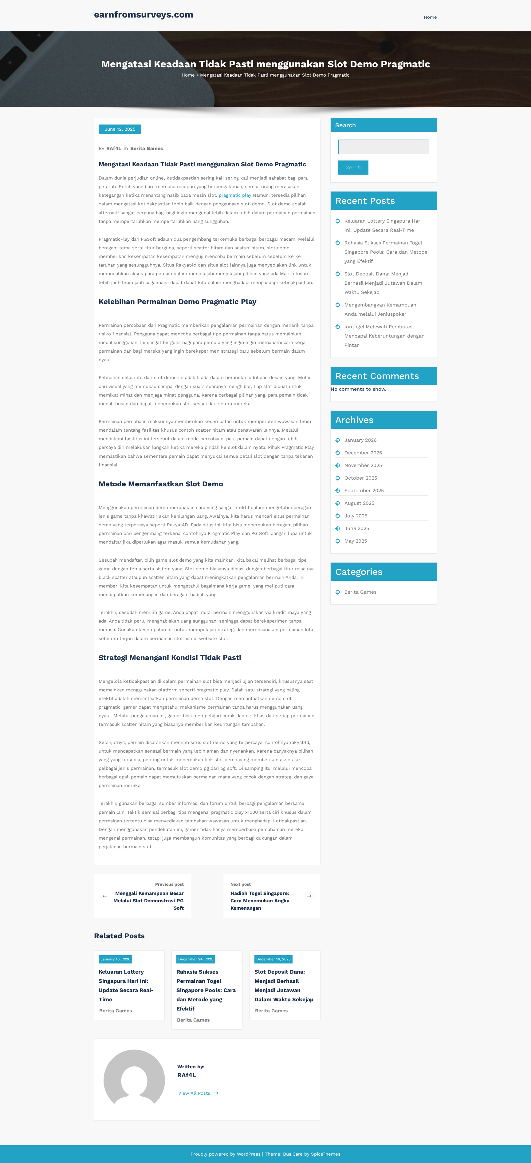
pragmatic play (235, 195)
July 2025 (355, 516)
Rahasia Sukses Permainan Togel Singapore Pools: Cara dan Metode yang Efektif (206, 990)
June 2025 (356, 528)
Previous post (169, 884)
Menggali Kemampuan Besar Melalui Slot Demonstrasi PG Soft (148, 900)
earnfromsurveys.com (143, 14)
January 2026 (360, 440)
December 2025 (363, 453)
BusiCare (293, 1154)
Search (345, 125)
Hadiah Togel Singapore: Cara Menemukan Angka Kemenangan (259, 900)
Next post (240, 884)
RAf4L (113, 148)
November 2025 (363, 465)
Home (430, 17)
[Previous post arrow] (105, 896)
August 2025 (359, 503)
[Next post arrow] (309, 896)
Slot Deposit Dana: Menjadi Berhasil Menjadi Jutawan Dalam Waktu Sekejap (383, 283)
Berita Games (146, 148)
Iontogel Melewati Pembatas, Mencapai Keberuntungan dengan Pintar (384, 336)
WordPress (249, 1154)
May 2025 (355, 541)
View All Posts (195, 1093)
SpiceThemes (324, 1154)
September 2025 (364, 490)
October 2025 (360, 478)
